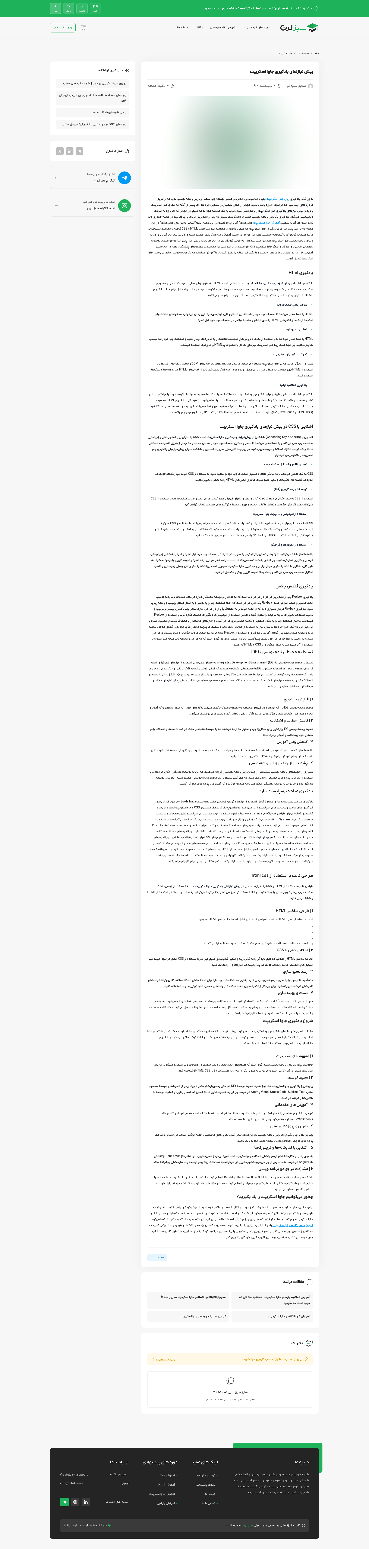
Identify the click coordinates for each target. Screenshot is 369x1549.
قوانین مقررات (206, 1476)
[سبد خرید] (83, 27)
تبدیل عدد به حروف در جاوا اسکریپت (203, 1316)
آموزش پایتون (166, 1503)
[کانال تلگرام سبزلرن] (64, 1502)
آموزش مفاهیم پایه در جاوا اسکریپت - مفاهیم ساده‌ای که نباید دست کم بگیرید (274, 1300)
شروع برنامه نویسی (222, 28)
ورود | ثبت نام (63, 28)
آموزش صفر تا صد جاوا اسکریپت (292, 1225)
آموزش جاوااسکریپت (162, 1494)
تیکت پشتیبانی (205, 1485)
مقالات (199, 28)
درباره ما (182, 28)
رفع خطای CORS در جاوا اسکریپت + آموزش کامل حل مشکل (94, 124)
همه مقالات (303, 53)
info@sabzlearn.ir (71, 1483)
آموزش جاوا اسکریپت (266, 223)
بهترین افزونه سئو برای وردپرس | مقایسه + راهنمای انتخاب (94, 83)
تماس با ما (208, 1503)
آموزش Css (167, 1476)
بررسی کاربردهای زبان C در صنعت (109, 112)
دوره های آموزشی (258, 28)
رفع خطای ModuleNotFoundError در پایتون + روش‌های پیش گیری (92, 98)
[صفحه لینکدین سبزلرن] (86, 1502)
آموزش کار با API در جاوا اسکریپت (289, 1316)
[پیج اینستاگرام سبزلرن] (75, 1502)
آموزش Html (166, 1485)
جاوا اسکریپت (285, 53)
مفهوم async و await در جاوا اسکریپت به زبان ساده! (193, 1297)
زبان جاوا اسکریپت (277, 199)
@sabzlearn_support (74, 1475)
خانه (317, 53)
